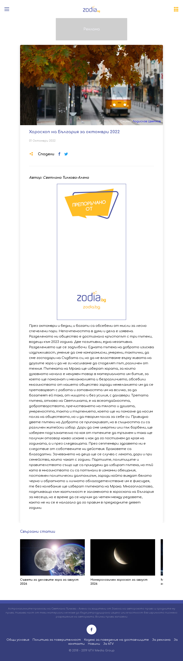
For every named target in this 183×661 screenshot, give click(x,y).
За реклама (161, 639)
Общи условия (17, 639)
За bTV (108, 643)
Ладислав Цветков (147, 121)
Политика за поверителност (57, 639)
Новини (94, 643)
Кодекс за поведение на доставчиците (116, 639)
